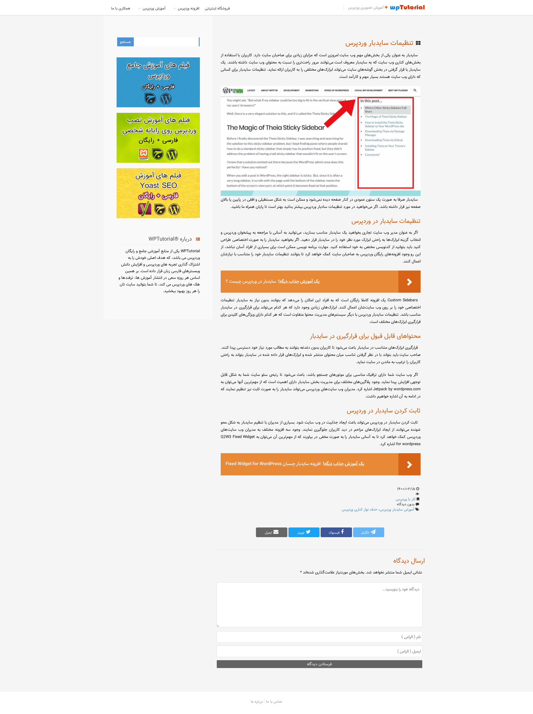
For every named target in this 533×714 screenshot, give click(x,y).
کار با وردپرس (406, 499)
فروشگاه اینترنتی (217, 8)
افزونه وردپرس (188, 8)
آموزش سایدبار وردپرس (397, 509)
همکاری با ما (120, 8)
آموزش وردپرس (154, 8)
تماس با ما (274, 701)
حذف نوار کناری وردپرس (359, 509)
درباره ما (257, 701)
